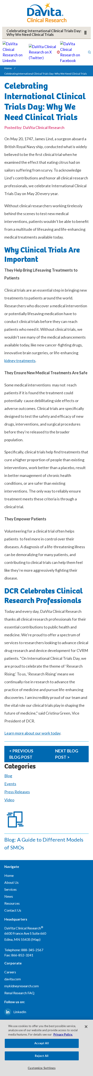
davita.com (12, 979)
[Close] (86, 1026)
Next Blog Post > (66, 754)
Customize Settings (41, 1068)
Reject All (41, 1056)
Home (8, 68)
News (8, 896)
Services (10, 889)
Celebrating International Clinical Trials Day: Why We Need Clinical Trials (43, 32)
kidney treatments (19, 360)
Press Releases (17, 791)
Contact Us (12, 910)
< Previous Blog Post (21, 754)
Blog (8, 775)
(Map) (35, 939)
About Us (11, 882)
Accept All (41, 1043)
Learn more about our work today (32, 733)
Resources (12, 903)
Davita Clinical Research (47, 12)
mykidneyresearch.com (21, 986)
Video (9, 799)
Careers (10, 972)
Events (10, 783)
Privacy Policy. (63, 1034)
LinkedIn (19, 1012)
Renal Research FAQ (19, 993)
